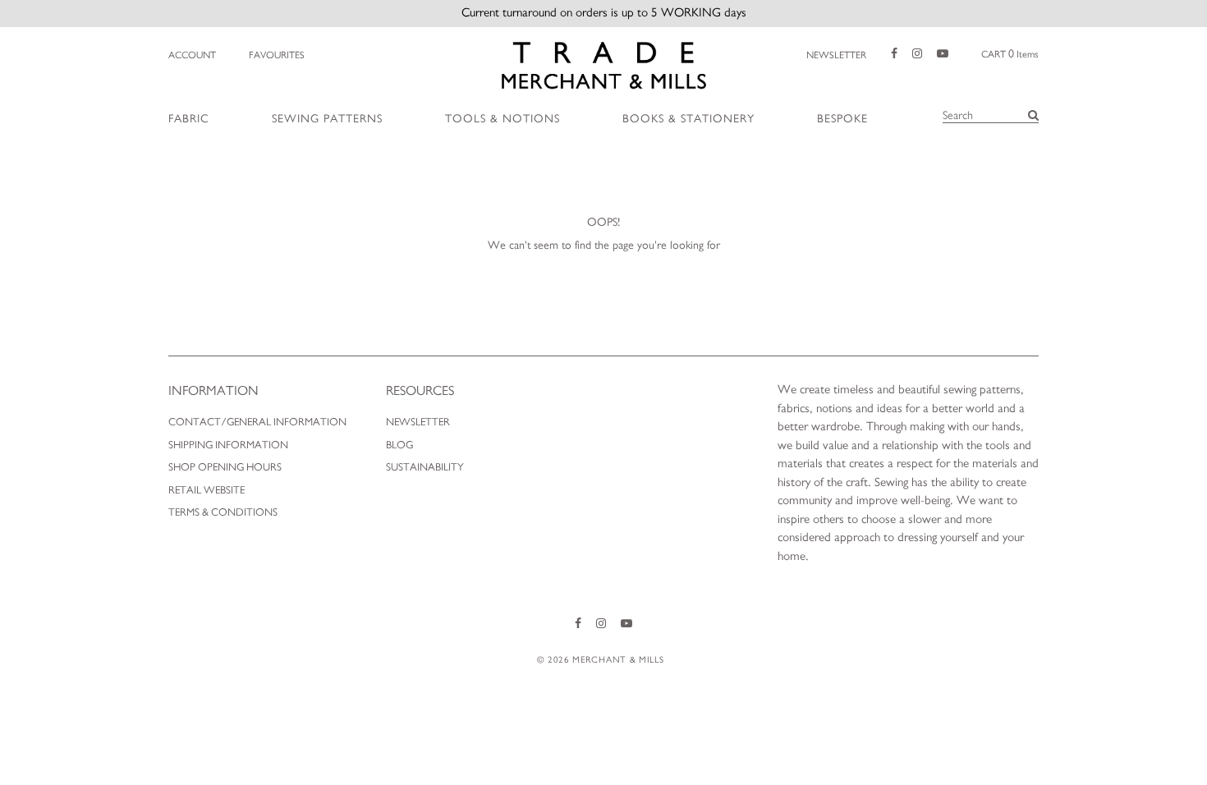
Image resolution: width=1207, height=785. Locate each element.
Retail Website (206, 490)
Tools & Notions (502, 119)
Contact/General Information (257, 422)
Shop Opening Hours (225, 467)
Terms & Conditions (223, 512)
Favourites (277, 55)
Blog (399, 445)
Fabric (188, 119)
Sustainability (425, 467)
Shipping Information (228, 445)
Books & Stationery (688, 119)
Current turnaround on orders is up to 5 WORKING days (603, 13)
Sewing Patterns (327, 119)
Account (192, 55)
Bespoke (842, 119)
